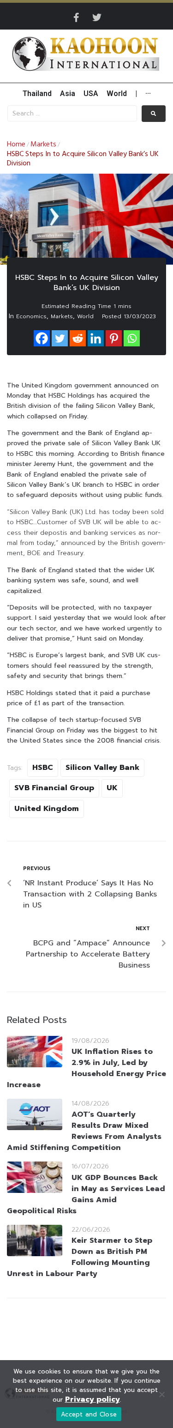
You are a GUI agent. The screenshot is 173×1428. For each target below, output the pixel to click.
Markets (43, 144)
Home (16, 144)
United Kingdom (46, 808)
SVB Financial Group (54, 787)
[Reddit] (78, 338)
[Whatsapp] (132, 338)
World (85, 316)
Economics (31, 316)
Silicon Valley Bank (102, 767)
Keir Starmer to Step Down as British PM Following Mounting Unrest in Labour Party (79, 1257)
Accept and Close (89, 1414)
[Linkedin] (96, 338)
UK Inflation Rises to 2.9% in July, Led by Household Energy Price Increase (86, 1068)
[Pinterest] (114, 338)
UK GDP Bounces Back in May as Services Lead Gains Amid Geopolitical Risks (86, 1194)
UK (112, 787)
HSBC (42, 767)
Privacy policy (92, 1399)
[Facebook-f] (76, 17)
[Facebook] (42, 338)
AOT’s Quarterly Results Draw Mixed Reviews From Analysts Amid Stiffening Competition (84, 1131)
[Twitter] (96, 17)
